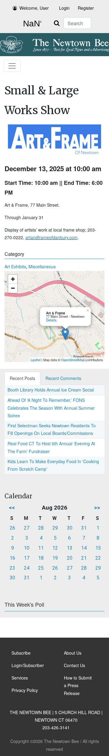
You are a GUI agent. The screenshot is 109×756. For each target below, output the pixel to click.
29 (55, 528)
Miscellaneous (42, 266)
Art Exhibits (15, 266)
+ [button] (13, 279)
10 (26, 548)
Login (64, 8)
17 (26, 558)
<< (12, 507)
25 (41, 568)
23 (12, 568)
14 (84, 548)
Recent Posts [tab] (22, 378)
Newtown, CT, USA (31, 23)
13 (69, 548)
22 (98, 558)
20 (69, 558)
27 (26, 528)
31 (84, 528)
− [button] (13, 288)
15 (98, 548)
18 (41, 558)
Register (86, 8)
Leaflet (36, 359)
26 (12, 528)
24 (26, 568)
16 (12, 558)
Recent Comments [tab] (63, 378)
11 (41, 548)
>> (97, 507)
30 (69, 528)
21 (84, 558)
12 (55, 548)
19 (55, 558)
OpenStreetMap (72, 359)
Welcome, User (34, 8)
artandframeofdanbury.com (51, 237)
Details (51, 319)
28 (41, 528)
